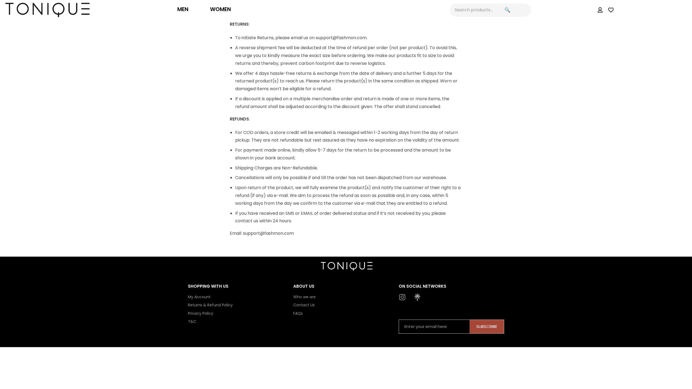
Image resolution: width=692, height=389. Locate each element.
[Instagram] (402, 297)
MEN (182, 9)
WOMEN (220, 9)
